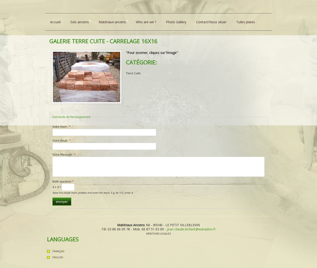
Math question (63, 181)
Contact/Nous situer (211, 22)
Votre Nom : (61, 127)
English (57, 257)
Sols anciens (77, 21)
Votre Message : (64, 155)
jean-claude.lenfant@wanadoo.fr (191, 229)
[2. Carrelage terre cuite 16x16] (86, 53)
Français (58, 251)
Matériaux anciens (110, 21)
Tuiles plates (245, 22)
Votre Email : (61, 141)
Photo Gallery (176, 22)
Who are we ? (146, 22)
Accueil (55, 22)
